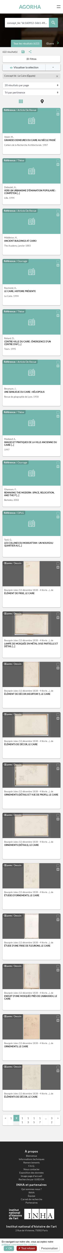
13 (28, 1120)
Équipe (31, 1196)
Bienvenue (31, 1156)
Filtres (32, 58)
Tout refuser (27, 1248)
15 (34, 1120)
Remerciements (31, 1162)
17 (40, 1120)
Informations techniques (31, 1159)
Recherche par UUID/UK (31, 1179)
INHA (32, 1192)
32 (51, 1120)
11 (22, 1120)
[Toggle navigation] (59, 6)
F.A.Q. (31, 1166)
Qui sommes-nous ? (31, 1189)
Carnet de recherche (31, 1199)
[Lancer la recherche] (53, 22)
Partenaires (32, 1202)
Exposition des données (31, 1173)
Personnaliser (49, 1248)
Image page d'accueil (31, 1176)
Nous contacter (32, 1169)
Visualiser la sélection (25, 67)
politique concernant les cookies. (19, 1244)
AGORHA (30, 7)
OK (10, 1248)
